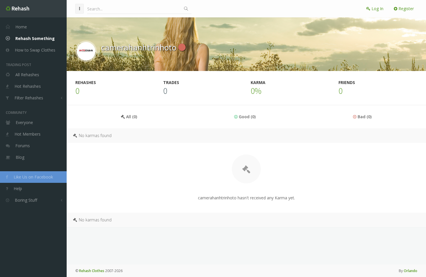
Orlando (410, 270)
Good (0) (247, 116)
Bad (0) (364, 116)
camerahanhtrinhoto (139, 47)
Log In (376, 8)
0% (256, 90)
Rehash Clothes (91, 270)
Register (405, 8)
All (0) (131, 116)
